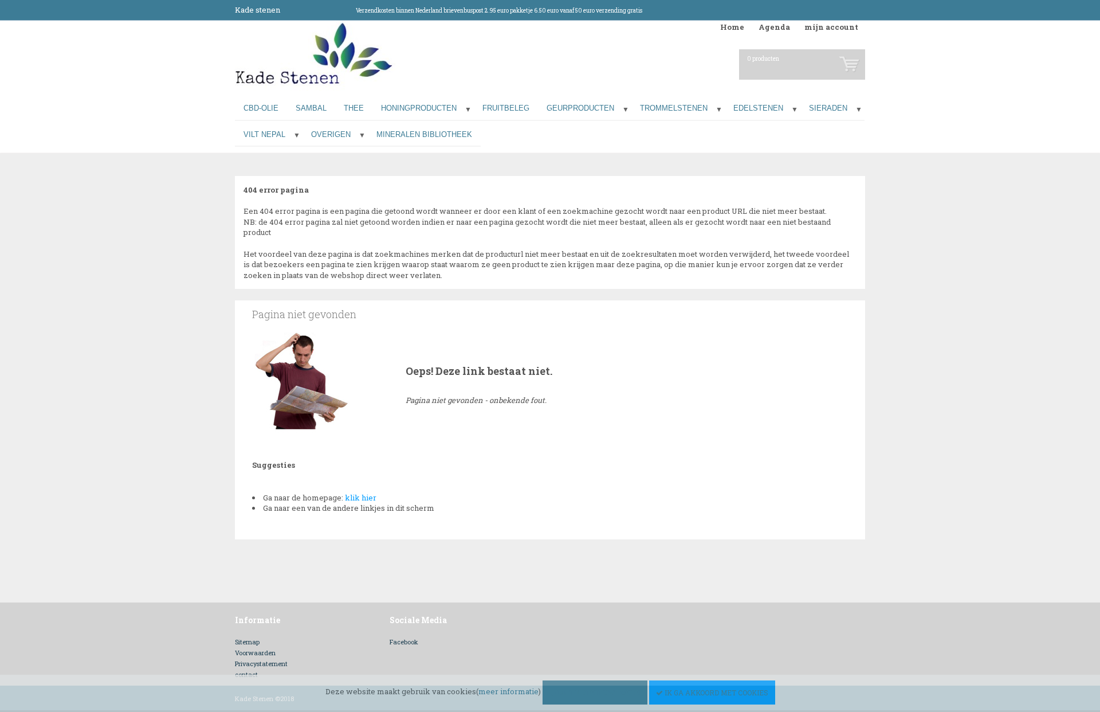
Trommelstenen (674, 108)
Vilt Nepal (264, 134)
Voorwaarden (255, 652)
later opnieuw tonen (598, 692)
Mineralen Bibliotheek (424, 134)
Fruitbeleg (505, 108)
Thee (354, 108)
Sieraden (828, 108)
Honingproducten (419, 108)
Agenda (774, 27)
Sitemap (247, 641)
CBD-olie (260, 108)
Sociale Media (418, 620)
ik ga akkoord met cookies (715, 692)
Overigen (331, 134)
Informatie (257, 620)
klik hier (360, 497)
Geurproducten (580, 108)
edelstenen (758, 108)
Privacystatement (261, 663)
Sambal (311, 108)
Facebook (404, 641)
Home (732, 27)
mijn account (831, 27)
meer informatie (508, 691)
